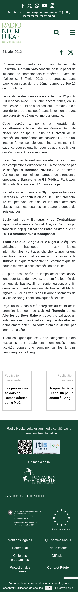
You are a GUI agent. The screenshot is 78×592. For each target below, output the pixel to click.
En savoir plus (64, 587)
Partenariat (20, 548)
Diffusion (58, 555)
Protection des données (20, 569)
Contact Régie (58, 567)
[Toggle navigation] (73, 32)
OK (48, 587)
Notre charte (58, 548)
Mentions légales (20, 540)
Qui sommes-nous (58, 540)
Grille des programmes (20, 557)
